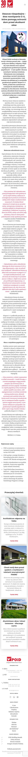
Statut (14, 731)
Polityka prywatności (14, 749)
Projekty (14, 709)
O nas (14, 705)
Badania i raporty (14, 712)
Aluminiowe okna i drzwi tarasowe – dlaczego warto (14, 623)
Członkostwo (14, 707)
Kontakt (14, 716)
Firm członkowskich (19, 28)
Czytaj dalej (14, 541)
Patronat (14, 727)
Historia (14, 724)
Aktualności (6, 28)
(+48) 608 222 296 (14, 686)
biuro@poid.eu (14, 690)
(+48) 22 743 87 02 (14, 684)
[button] (25, 4)
